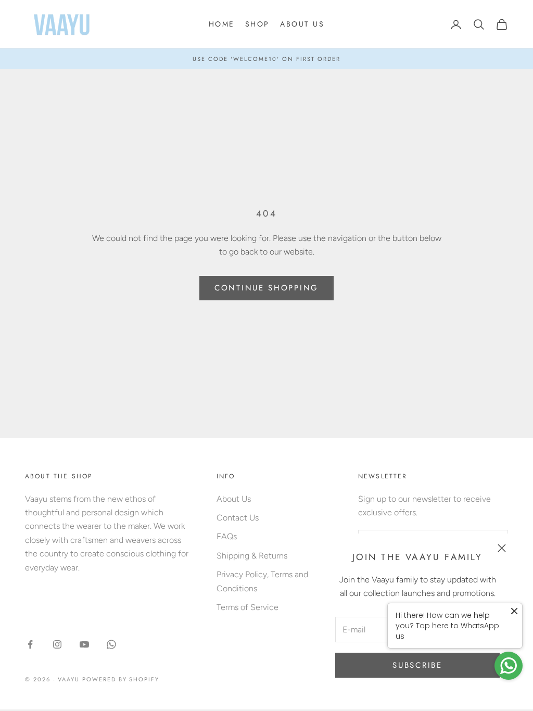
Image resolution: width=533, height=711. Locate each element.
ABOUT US (302, 24)
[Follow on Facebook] (30, 644)
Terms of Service (247, 607)
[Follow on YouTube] (84, 644)
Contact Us (238, 518)
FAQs (227, 536)
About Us (234, 499)
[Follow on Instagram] (57, 644)
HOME (222, 24)
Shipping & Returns (252, 556)
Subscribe (417, 665)
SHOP (257, 24)
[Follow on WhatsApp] (111, 644)
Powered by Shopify (121, 679)
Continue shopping (266, 288)
